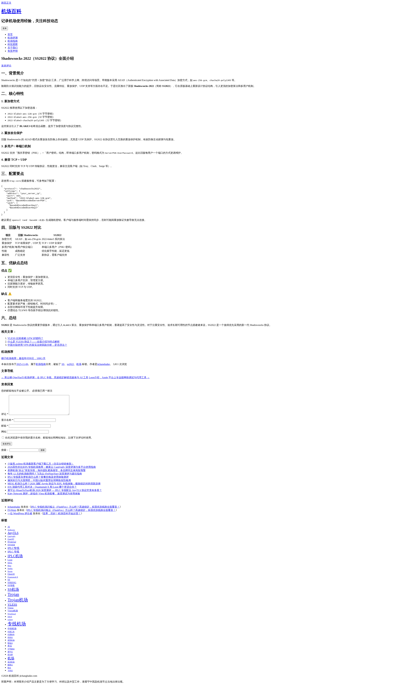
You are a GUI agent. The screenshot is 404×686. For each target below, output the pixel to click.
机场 (78, 364)
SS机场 (13, 589)
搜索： (5, 450)
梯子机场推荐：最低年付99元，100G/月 (23, 358)
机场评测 (13, 37)
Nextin (10, 571)
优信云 (10, 637)
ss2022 (70, 364)
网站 (3, 431)
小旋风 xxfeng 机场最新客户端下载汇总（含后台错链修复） (41, 463)
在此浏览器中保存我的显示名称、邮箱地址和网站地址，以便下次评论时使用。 (49, 437)
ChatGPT (11, 539)
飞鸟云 (10, 670)
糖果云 (10, 665)
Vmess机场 (13, 610)
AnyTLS (13, 533)
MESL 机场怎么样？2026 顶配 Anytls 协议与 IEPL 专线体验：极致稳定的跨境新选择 (54, 483)
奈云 (10, 645)
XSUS (10, 617)
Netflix (10, 568)
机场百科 (11, 11)
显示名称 (7, 420)
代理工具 (11, 632)
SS (63, 364)
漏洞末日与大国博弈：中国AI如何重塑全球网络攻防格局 (39, 480)
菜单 (5, 28)
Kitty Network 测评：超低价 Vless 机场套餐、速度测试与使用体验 (44, 493)
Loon (10, 560)
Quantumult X (13, 577)
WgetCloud (12, 614)
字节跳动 (11, 649)
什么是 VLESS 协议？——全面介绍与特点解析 (34, 341)
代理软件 (11, 634)
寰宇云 (10, 652)
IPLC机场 (15, 556)
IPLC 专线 (13, 551)
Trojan (13, 594)
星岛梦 (10, 655)
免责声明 (13, 51)
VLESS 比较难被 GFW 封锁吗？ (25, 338)
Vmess (10, 608)
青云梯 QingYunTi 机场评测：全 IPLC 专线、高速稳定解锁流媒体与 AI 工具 (44, 377)
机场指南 (13, 41)
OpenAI (11, 574)
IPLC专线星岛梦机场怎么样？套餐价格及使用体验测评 (38, 477)
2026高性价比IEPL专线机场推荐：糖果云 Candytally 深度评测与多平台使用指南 (52, 467)
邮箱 (4, 425)
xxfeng (10, 619)
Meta (9, 566)
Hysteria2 (12, 542)
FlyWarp (12, 510)
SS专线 (11, 585)
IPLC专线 (13, 548)
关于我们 (13, 47)
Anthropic (11, 530)
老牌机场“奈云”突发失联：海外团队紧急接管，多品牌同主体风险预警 (47, 470)
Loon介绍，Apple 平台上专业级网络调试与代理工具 (119, 377)
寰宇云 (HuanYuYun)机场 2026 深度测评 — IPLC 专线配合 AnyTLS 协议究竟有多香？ (55, 490)
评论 (4, 414)
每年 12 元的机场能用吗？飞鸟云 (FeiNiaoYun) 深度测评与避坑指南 (45, 473)
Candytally (11, 536)
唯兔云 (10, 643)
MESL (10, 563)
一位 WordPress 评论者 (20, 513)
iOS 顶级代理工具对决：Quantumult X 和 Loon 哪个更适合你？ (42, 487)
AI (9, 527)
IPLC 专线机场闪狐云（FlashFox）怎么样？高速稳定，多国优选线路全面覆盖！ (75, 506)
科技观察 (13, 44)
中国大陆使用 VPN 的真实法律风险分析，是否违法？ (37, 345)
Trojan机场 (18, 599)
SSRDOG (12, 582)
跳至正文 (6, 2)
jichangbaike (103, 364)
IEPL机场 (11, 545)
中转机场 (12, 628)
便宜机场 (11, 640)
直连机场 (11, 662)
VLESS (12, 604)
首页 (10, 34)
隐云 (9, 668)
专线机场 (17, 623)
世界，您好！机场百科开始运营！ (62, 513)
